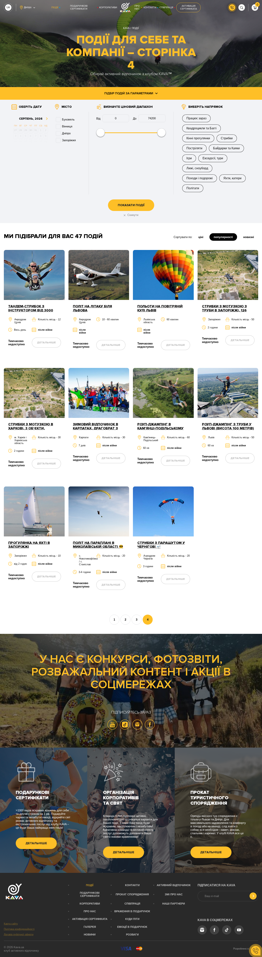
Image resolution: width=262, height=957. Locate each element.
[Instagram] (137, 724)
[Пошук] (241, 7)
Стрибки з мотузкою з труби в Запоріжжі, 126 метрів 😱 (224, 310)
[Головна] (125, 7)
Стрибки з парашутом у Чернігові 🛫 (161, 545)
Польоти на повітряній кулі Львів (160, 308)
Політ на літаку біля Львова (92, 308)
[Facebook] (150, 724)
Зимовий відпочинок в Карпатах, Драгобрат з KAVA (95, 428)
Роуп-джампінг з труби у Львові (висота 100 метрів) (228, 426)
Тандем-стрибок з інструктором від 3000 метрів (30, 310)
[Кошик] (255, 7)
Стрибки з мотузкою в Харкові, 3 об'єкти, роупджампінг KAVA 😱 (30, 428)
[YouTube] (112, 724)
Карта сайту (11, 923)
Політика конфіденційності (19, 929)
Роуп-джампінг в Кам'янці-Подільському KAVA (160, 428)
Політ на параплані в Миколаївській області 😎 (98, 545)
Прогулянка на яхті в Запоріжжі (29, 545)
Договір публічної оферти (18, 934)
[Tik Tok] (125, 724)
